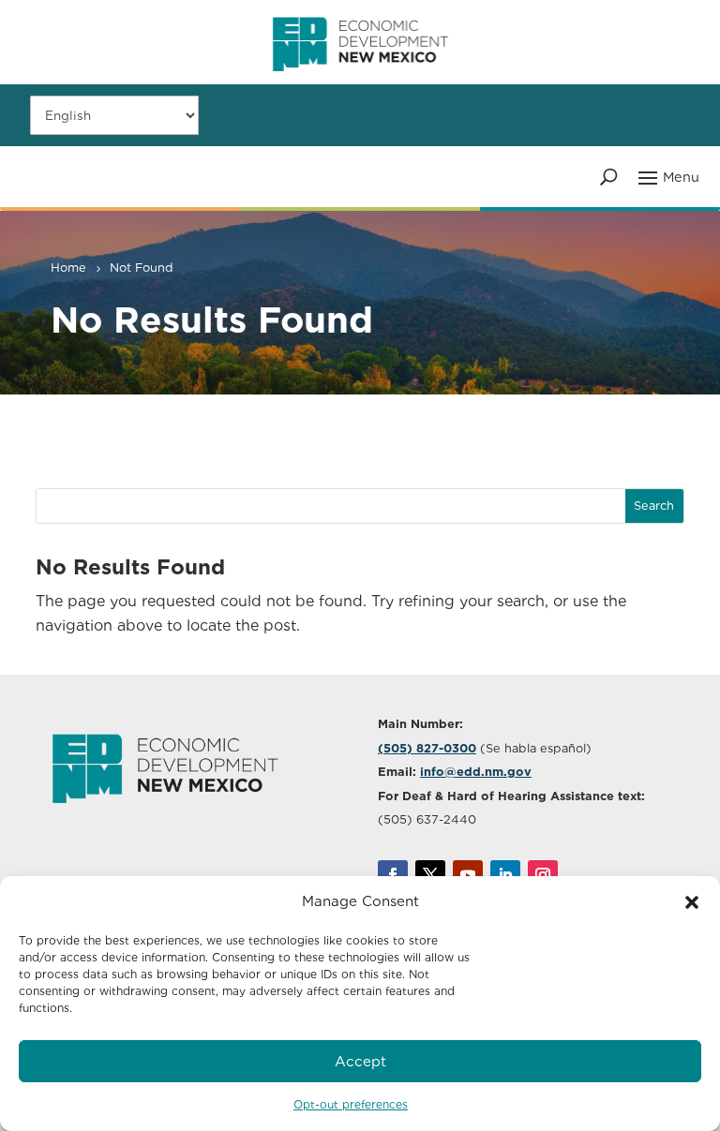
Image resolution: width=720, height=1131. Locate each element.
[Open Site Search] (609, 176)
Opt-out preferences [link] (350, 1104)
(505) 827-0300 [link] (427, 748)
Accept (360, 1061)
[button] (691, 902)
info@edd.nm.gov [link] (476, 772)
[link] (360, 79)
